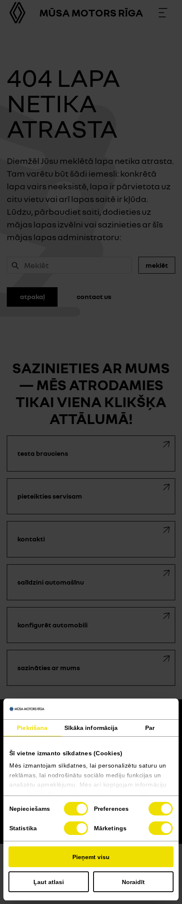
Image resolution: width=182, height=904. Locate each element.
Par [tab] (149, 727)
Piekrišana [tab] (32, 727)
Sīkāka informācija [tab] (91, 727)
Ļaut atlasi (48, 882)
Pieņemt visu (91, 857)
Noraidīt (133, 882)
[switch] (161, 808)
